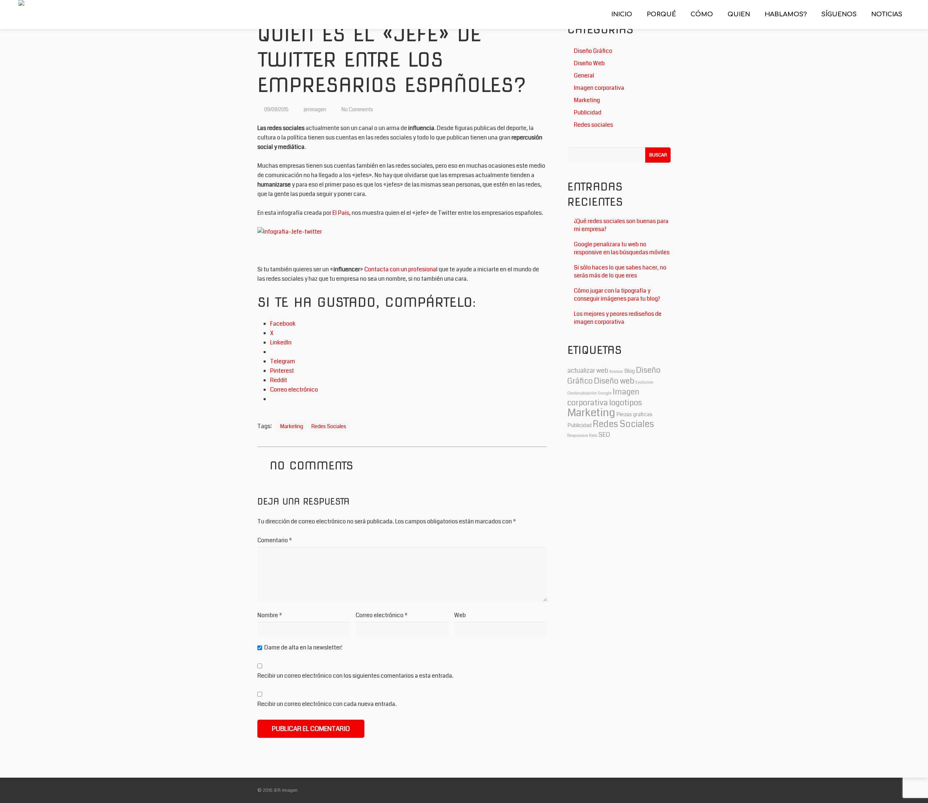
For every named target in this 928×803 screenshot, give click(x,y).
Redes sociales (593, 125)
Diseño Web (589, 63)
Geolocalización (582, 393)
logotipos (625, 402)
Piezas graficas (634, 414)
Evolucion (644, 382)
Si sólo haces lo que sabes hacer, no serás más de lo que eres (620, 271)
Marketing (291, 426)
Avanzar (616, 371)
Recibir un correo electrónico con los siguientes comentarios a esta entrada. (355, 676)
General (584, 75)
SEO (604, 434)
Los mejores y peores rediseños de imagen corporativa (618, 318)
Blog (629, 371)
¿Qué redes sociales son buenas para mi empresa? (621, 225)
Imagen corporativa (599, 88)
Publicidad (587, 112)
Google (605, 393)
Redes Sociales (328, 426)
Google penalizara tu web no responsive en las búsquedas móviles (622, 248)
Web (460, 615)
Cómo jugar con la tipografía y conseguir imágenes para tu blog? (617, 295)
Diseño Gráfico (593, 51)
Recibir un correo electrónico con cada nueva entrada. (327, 704)
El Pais (340, 213)
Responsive (577, 435)
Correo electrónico (382, 615)
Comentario (274, 540)
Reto (593, 435)
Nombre (269, 615)
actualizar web (587, 370)
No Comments (357, 109)
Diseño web (614, 380)
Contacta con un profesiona (400, 269)
